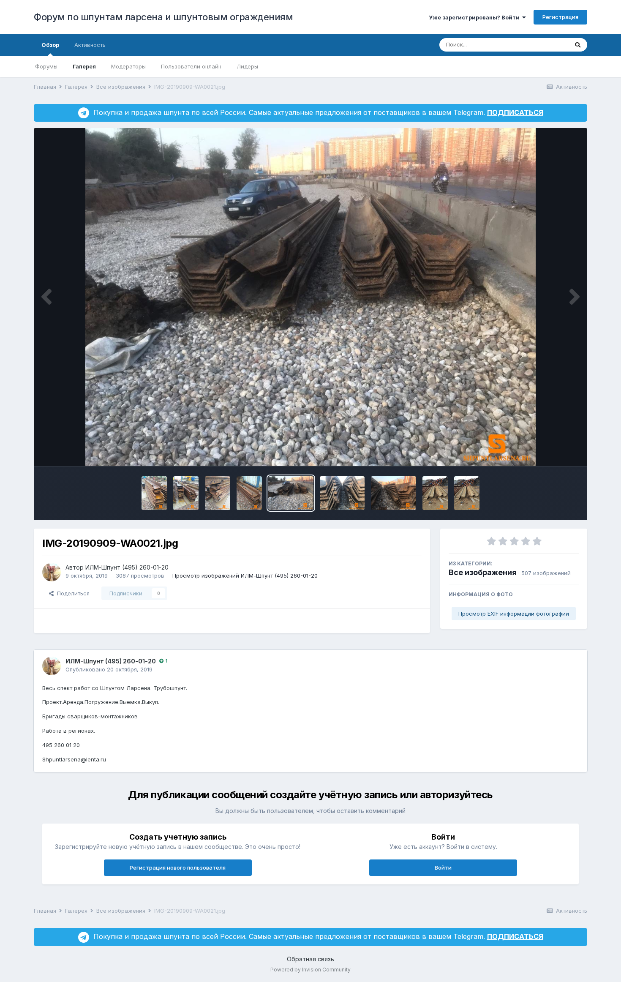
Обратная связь (310, 959)
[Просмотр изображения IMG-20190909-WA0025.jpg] (466, 493)
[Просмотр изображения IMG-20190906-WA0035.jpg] (154, 493)
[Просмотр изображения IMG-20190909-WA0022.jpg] (393, 493)
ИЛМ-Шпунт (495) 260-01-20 (127, 567)
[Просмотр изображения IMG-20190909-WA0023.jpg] (342, 493)
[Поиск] (577, 45)
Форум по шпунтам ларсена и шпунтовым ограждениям (163, 16)
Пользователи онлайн (191, 66)
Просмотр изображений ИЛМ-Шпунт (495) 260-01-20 (245, 575)
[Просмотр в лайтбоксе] (310, 297)
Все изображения (483, 572)
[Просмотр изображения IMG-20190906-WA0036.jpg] (186, 493)
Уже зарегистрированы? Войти (475, 17)
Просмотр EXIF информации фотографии (513, 613)
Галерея (84, 66)
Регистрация (560, 17)
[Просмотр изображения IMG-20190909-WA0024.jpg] (435, 493)
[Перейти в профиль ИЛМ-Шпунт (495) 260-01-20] (51, 572)
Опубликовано (109, 669)
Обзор (50, 44)
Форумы (46, 66)
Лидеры (247, 66)
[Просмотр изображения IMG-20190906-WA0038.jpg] (249, 493)
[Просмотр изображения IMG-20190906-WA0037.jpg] (217, 493)
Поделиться (72, 593)
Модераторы (128, 66)
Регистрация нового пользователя (178, 867)
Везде (549, 44)
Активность (90, 44)
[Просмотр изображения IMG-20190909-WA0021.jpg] (290, 493)
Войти (443, 867)
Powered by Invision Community (310, 969)
